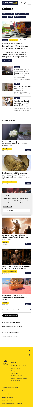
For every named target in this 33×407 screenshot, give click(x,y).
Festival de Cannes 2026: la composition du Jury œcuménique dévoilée (14, 297)
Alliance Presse (15, 380)
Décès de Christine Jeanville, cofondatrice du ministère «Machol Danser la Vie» (15, 144)
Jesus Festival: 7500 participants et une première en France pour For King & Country (21, 74)
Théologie (17, 16)
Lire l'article (7, 61)
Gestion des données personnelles (11, 391)
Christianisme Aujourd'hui (18, 366)
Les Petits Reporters (16, 375)
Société (10, 16)
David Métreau (13, 40)
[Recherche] (21, 3)
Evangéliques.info (16, 368)
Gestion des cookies (7, 397)
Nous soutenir (6, 350)
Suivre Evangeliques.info (9, 336)
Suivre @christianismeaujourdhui (12, 326)
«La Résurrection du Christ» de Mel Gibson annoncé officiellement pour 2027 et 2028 (15, 237)
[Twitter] (29, 350)
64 (27, 309)
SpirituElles (14, 373)
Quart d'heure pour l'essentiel (19, 378)
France (27, 14)
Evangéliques (19, 14)
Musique (11, 14)
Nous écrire (16, 350)
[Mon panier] (24, 3)
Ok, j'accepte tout (11, 210)
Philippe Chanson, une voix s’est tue (22, 87)
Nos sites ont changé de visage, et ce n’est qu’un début (21, 103)
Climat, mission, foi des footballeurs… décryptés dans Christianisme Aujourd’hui (15, 45)
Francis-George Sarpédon (9, 182)
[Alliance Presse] (5, 365)
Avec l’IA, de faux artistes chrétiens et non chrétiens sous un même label (16, 267)
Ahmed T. (5, 242)
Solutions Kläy (20, 403)
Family (13, 371)
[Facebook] (29, 354)
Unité (23, 16)
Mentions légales (6, 394)
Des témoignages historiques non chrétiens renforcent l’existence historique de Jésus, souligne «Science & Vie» (16, 176)
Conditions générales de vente (10, 387)
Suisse (4, 16)
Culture (5, 14)
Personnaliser (7, 206)
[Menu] (29, 3)
